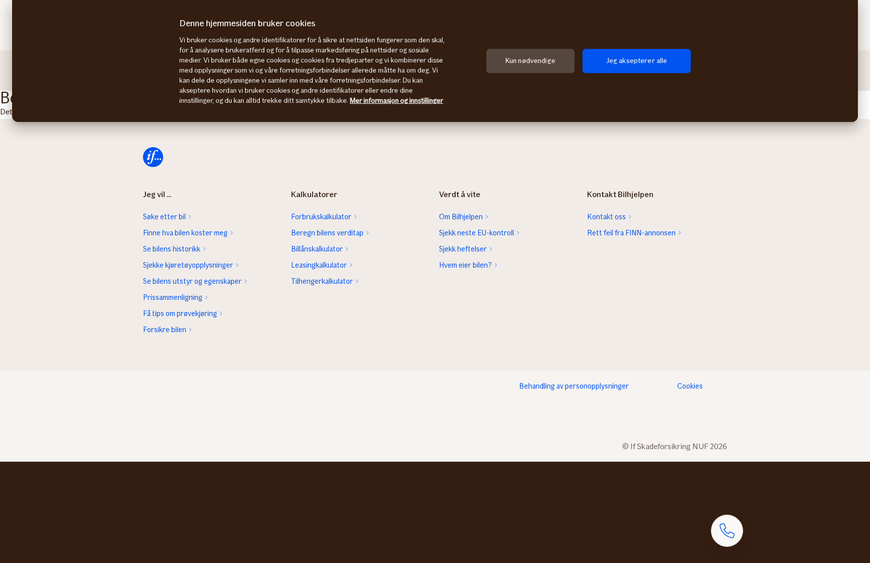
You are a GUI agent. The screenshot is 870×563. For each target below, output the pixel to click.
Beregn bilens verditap (327, 232)
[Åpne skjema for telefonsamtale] (727, 531)
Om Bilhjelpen (461, 216)
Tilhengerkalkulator (322, 281)
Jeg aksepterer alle (637, 60)
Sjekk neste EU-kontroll (476, 232)
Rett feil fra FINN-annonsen (631, 232)
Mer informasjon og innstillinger (396, 100)
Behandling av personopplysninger (574, 386)
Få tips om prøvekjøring (180, 313)
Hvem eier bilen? (465, 265)
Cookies (690, 386)
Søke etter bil (164, 216)
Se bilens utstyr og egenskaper (192, 281)
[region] (435, 61)
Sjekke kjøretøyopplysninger (188, 265)
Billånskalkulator (317, 249)
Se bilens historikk (171, 249)
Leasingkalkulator (319, 265)
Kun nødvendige (530, 60)
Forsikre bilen (164, 329)
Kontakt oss (606, 216)
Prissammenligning (172, 297)
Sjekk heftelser (463, 249)
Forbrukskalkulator (321, 216)
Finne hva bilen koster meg (185, 232)
